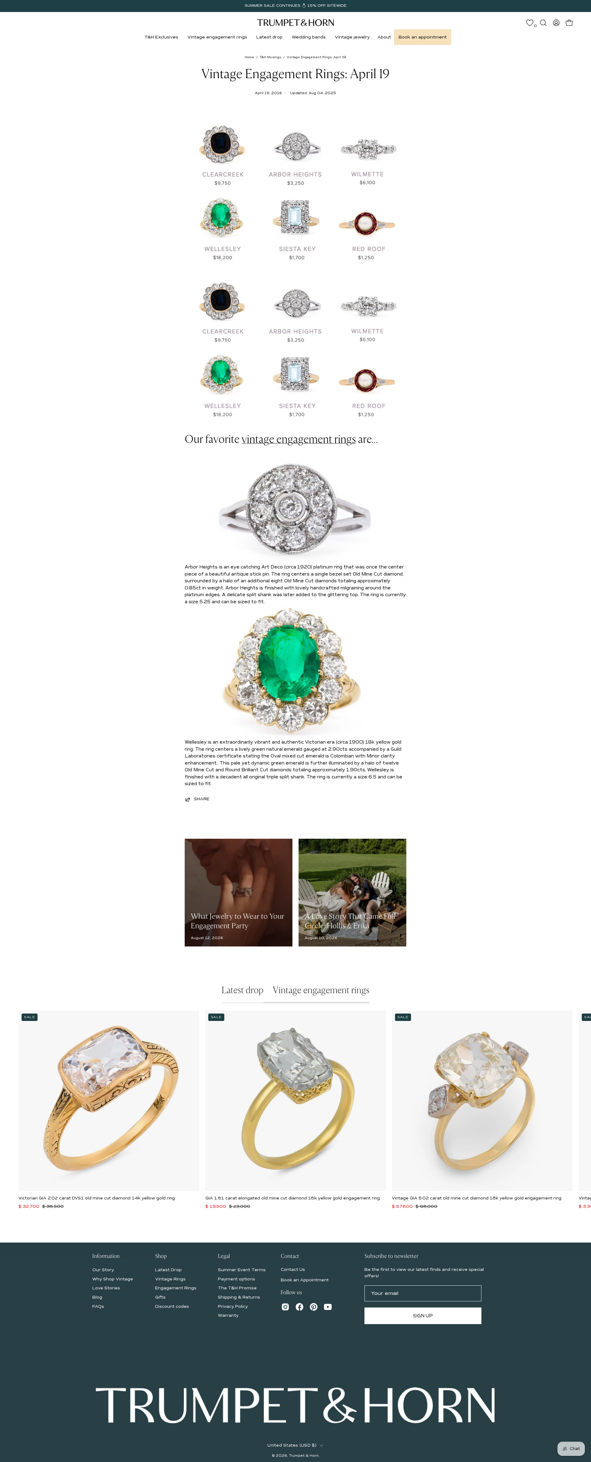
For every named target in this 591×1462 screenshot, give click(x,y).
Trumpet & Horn (304, 1456)
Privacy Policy (233, 1306)
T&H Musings (270, 57)
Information (106, 1256)
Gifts (160, 1297)
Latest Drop (168, 1269)
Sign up (423, 1316)
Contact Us (293, 1269)
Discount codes (172, 1306)
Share (201, 799)
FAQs (98, 1306)
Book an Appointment (305, 1280)
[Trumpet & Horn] (295, 22)
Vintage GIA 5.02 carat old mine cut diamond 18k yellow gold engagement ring (476, 1198)
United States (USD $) (291, 1445)
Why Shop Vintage (112, 1278)
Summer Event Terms (242, 1269)
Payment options (236, 1278)
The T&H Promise (237, 1288)
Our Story (103, 1269)
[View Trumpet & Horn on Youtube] (327, 1306)
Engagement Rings (175, 1288)
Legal (224, 1256)
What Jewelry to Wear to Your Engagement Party (237, 921)
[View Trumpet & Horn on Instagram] (285, 1306)
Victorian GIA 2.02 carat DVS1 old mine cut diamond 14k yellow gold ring (96, 1198)
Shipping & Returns (239, 1297)
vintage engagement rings (299, 439)
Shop (161, 1256)
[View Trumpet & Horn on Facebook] (299, 1306)
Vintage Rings (170, 1278)
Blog (97, 1297)
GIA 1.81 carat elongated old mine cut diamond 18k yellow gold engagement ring (292, 1198)
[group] (295, 6)
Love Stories (106, 1288)
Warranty (228, 1315)
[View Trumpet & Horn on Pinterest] (313, 1306)
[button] (161, 37)
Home (249, 57)
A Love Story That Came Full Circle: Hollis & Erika (350, 921)
